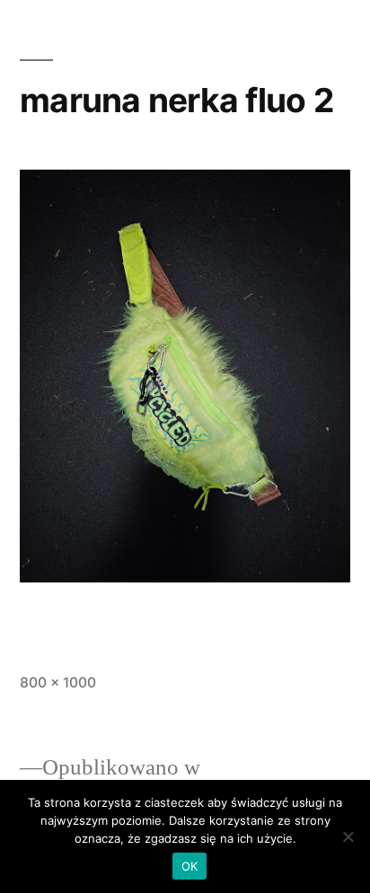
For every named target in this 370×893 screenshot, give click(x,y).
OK (189, 866)
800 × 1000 (58, 682)
